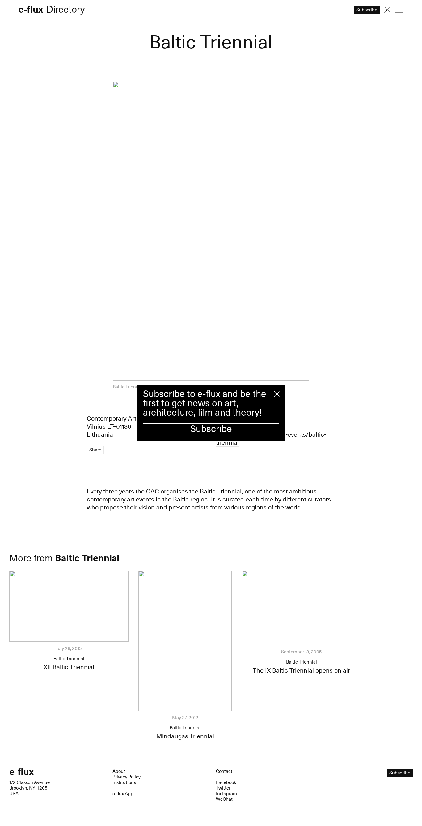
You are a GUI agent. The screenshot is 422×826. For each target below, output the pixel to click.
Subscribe (211, 429)
